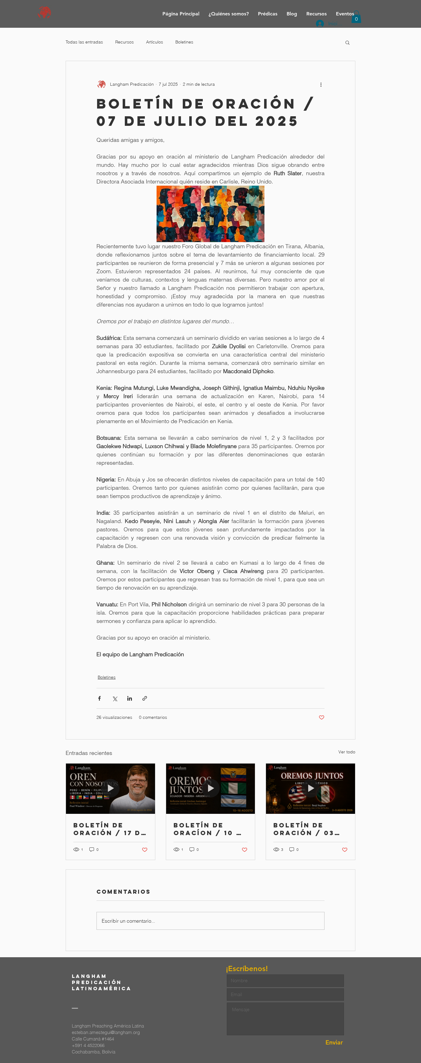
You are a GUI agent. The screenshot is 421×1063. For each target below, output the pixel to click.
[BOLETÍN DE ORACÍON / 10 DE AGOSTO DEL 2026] (210, 789)
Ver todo (346, 752)
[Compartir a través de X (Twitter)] (114, 698)
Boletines (184, 42)
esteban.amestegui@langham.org (106, 1032)
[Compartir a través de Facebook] (99, 698)
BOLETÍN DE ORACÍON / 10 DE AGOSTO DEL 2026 (210, 829)
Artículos (154, 42)
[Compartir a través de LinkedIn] (130, 698)
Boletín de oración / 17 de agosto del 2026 (109, 829)
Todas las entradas (84, 42)
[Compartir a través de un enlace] (145, 698)
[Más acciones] (321, 84)
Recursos (124, 42)
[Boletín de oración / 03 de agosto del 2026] (310, 789)
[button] (347, 42)
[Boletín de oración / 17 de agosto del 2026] (110, 789)
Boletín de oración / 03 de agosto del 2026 (307, 829)
